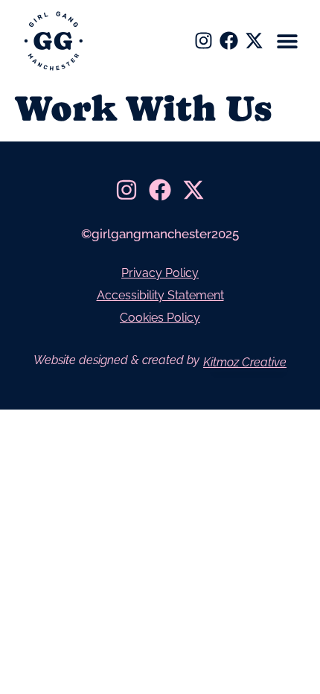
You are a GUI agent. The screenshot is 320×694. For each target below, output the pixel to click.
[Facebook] (229, 40)
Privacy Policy (160, 273)
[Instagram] (203, 40)
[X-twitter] (254, 40)
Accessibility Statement (160, 295)
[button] (287, 41)
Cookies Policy (160, 318)
